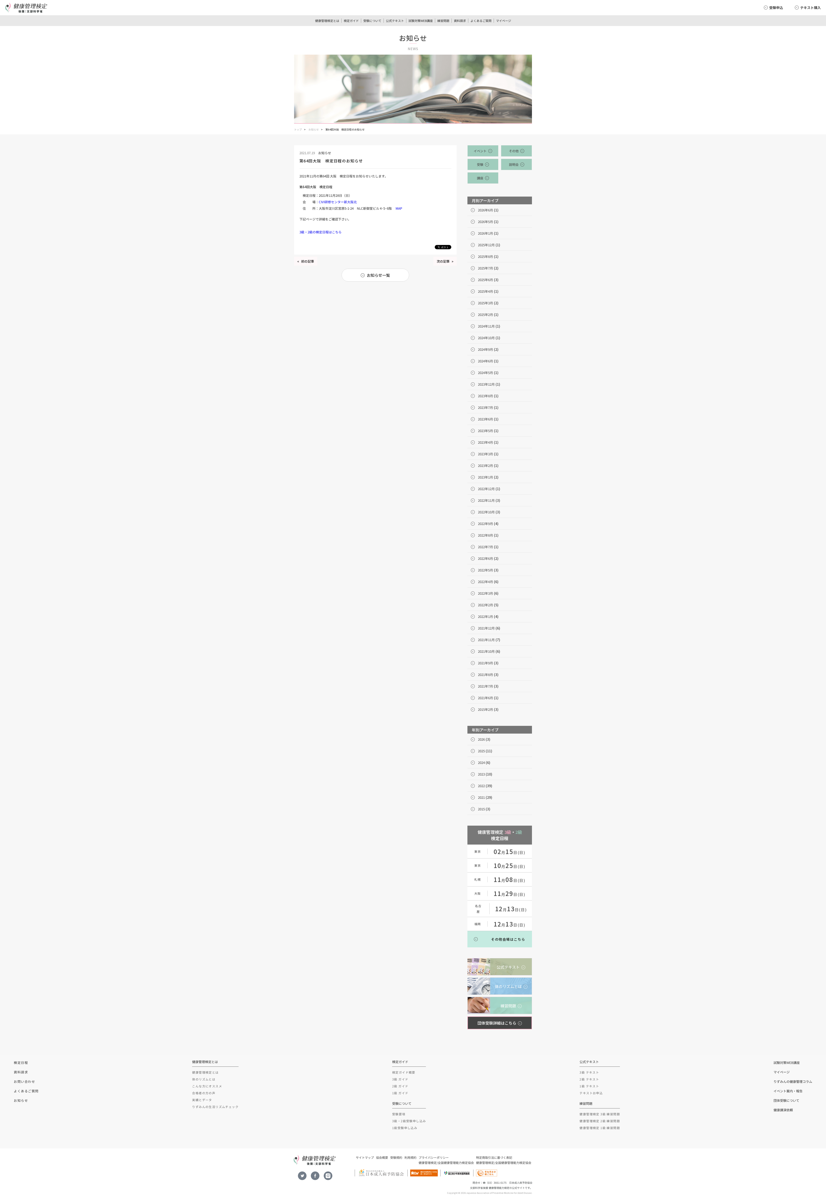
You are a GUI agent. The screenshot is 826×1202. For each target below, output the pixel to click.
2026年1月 (485, 233)
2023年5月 (485, 430)
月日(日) (509, 852)
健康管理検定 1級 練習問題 (599, 1128)
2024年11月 (486, 326)
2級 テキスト (589, 1079)
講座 (480, 178)
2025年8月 (485, 256)
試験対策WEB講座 (420, 20)
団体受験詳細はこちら (497, 1023)
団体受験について (786, 1100)
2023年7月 (485, 407)
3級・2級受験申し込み (409, 1121)
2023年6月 (485, 419)
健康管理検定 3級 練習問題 (599, 1114)
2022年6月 (485, 558)
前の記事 (307, 261)
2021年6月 (485, 698)
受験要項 (398, 1114)
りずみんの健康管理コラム (793, 1081)
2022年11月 (486, 500)
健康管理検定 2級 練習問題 (599, 1121)
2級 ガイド (400, 1086)
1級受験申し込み (404, 1128)
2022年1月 (485, 616)
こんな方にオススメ (207, 1086)
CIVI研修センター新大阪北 (338, 202)
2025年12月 (486, 245)
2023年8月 (485, 396)
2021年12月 (486, 628)
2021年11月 (486, 639)
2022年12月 (486, 488)
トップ (298, 129)
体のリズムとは (203, 1079)
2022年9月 (485, 523)
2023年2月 (485, 465)
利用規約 (410, 1157)
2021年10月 (486, 651)
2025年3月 (485, 303)
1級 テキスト (589, 1086)
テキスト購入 (810, 7)
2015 (481, 809)
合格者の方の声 (203, 1093)
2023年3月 (485, 454)
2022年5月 (485, 570)
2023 (481, 774)
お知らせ (313, 129)
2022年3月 (485, 593)
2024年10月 (486, 338)
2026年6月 (485, 210)
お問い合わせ (24, 1081)
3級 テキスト (589, 1072)
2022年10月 (486, 512)
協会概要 (382, 1157)
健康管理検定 (428, 1162)
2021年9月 (485, 663)
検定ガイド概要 (403, 1072)
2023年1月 (485, 477)
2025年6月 (485, 279)
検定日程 (21, 1062)
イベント (480, 151)
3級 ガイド (400, 1079)
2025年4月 (485, 291)
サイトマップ (365, 1157)
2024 (481, 762)
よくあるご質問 (481, 20)
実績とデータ (202, 1100)
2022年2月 (485, 605)
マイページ (503, 20)
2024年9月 (485, 349)
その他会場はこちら (508, 939)
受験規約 (396, 1157)
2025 (481, 751)
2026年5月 (485, 221)
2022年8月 (485, 535)
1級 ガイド (400, 1093)
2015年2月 (485, 709)
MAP (399, 208)
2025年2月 (485, 314)
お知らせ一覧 (378, 275)
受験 (480, 164)
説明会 (514, 164)
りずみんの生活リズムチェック (215, 1107)
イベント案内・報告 (788, 1091)
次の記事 (443, 261)
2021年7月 (485, 686)
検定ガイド (351, 20)
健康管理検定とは (327, 20)
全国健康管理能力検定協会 (456, 1162)
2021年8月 (485, 674)
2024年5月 (485, 372)
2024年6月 (485, 361)
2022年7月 (485, 547)
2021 (481, 797)
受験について (372, 20)
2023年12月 (486, 384)
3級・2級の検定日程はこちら (320, 232)
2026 (481, 739)
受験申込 (776, 7)
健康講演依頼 (783, 1110)
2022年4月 (485, 581)
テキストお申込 (591, 1093)
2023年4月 (485, 442)
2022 (481, 785)
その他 (514, 151)
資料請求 (460, 20)
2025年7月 (485, 268)
